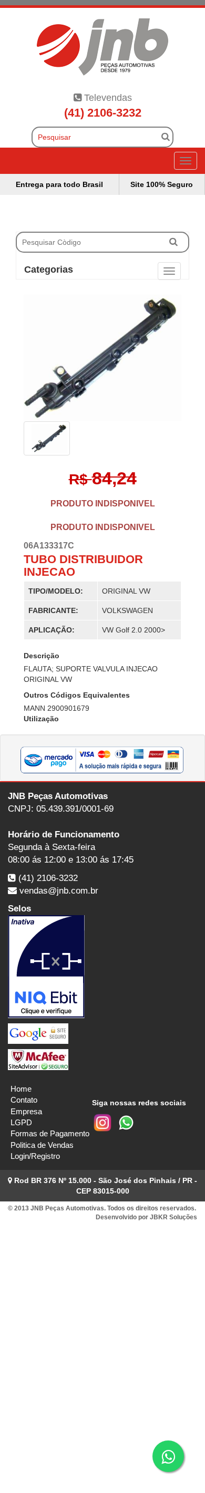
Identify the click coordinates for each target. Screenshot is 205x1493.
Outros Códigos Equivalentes (77, 695)
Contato (24, 1099)
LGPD (21, 1122)
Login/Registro (35, 1156)
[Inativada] (102, 966)
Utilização (41, 718)
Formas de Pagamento (50, 1133)
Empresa (26, 1111)
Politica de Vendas (42, 1145)
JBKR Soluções (173, 1217)
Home (21, 1088)
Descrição (41, 655)
